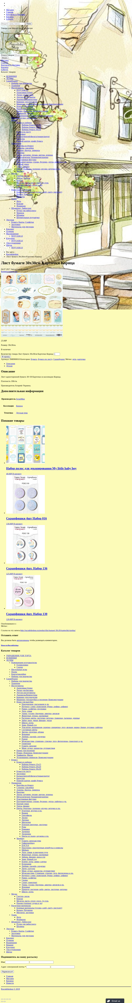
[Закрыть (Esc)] (2, 999)
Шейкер (25, 850)
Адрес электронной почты (13, 967)
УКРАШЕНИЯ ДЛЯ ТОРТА (18, 656)
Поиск (28, 24)
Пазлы (14, 672)
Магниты (20, 197)
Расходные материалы (21, 190)
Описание (10, 363)
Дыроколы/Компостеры (26, 99)
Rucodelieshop (12, 254)
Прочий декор (22, 164)
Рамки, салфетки (29, 878)
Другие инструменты (25, 97)
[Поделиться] (5, 999)
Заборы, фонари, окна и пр (33, 857)
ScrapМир (20, 399)
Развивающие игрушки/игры (24, 662)
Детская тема (22, 413)
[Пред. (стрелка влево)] (2, 1001)
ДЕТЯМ (9, 79)
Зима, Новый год (29, 725)
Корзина (10, 17)
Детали (9, 366)
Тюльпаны (26, 834)
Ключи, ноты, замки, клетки (34, 862)
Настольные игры (19, 669)
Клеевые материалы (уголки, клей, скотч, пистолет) (39, 192)
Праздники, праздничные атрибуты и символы (42, 848)
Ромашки (26, 829)
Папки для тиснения (25, 109)
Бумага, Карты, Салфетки (22, 222)
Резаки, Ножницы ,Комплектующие (32, 111)
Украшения (16, 143)
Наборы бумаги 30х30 (31, 129)
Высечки (20, 153)
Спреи (19, 187)
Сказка (25, 880)
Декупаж (10, 220)
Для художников (13, 243)
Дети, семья (27, 711)
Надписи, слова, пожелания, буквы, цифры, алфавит (45, 706)
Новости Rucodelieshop (9, 645)
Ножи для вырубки (24, 106)
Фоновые (26, 734)
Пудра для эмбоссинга (26, 210)
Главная (9, 12)
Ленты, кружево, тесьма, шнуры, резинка (34, 155)
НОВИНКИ (11, 76)
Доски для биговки (24, 95)
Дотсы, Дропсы (23, 178)
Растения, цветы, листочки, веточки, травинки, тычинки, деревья (51, 718)
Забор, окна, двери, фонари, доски (37, 720)
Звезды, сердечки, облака (33, 732)
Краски (19, 180)
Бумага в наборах (24, 123)
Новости (10, 983)
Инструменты (17, 88)
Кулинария (26, 864)
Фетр (18, 201)
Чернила (20, 213)
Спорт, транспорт (29, 882)
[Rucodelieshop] (16, 53)
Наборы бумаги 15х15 (31, 125)
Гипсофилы (27, 815)
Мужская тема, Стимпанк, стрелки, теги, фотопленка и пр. (47, 873)
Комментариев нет (9, 271)
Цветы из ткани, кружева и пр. (35, 836)
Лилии (25, 818)
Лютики (25, 820)
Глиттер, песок (23, 176)
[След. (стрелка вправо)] (5, 1001)
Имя (3, 962)
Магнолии (26, 822)
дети (74, 359)
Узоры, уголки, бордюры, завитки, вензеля (40, 713)
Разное (25, 739)
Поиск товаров (7, 55)
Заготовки (21, 134)
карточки (81, 359)
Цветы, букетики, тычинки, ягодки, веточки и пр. (38, 169)
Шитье (9, 245)
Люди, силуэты (28, 868)
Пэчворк (10, 231)
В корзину (6, 357)
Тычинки (26, 831)
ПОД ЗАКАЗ (22, 90)
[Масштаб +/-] (10, 999)
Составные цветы (29, 730)
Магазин (10, 10)
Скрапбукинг (12, 81)
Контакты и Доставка (15, 14)
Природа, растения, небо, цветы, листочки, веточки (44, 889)
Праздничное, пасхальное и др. (35, 704)
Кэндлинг (10, 238)
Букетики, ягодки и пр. (32, 811)
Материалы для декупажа (22, 227)
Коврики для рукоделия (26, 102)
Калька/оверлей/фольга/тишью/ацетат (33, 136)
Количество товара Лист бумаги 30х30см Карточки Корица (27, 354)
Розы (24, 827)
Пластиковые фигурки (26, 160)
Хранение (15, 85)
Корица (19, 406)
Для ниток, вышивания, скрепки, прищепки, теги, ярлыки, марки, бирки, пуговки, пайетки (62, 727)
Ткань (14, 199)
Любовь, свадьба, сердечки (33, 737)
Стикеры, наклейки (25, 148)
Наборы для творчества (21, 83)
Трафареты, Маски (24, 113)
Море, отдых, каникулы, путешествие (38, 871)
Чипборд (20, 171)
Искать (4, 58)
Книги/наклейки (18, 674)
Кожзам (19, 204)
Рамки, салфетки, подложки (34, 709)
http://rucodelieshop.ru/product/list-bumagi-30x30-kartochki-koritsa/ (48, 630)
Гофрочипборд (28, 843)
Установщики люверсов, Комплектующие (34, 116)
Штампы (20, 215)
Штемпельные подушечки (28, 217)
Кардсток (20, 139)
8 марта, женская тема (31, 841)
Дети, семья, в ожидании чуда (35, 852)
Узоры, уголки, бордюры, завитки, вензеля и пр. (43, 885)
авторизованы (23, 640)
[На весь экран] (7, 999)
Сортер (19, 667)
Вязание (9, 945)
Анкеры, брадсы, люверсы (28, 150)
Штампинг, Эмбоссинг (21, 208)
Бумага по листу (23, 132)
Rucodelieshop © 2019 (10, 989)
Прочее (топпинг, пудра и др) (29, 185)
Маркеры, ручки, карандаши (23, 118)
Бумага (14, 120)
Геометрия (26, 743)
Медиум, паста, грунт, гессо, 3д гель (32, 183)
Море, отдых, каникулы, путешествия (38, 748)
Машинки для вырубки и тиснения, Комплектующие (39, 104)
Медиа (14, 173)
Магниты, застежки (25, 912)
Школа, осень (28, 723)
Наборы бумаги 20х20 (31, 127)
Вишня (25, 813)
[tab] (68, 363)
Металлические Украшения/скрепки (32, 157)
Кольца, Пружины (24, 194)
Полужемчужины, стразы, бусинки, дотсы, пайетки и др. (41, 162)
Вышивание (11, 943)
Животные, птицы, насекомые (35, 716)
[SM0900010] (32, 336)
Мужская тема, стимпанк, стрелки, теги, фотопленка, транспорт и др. (52, 741)
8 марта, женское (29, 746)
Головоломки (22, 665)
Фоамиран (21, 206)
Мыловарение (12, 234)
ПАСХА (25, 845)
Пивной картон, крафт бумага (29, 141)
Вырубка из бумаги (25, 146)
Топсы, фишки (22, 166)
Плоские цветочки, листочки (34, 824)
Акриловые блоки (24, 92)
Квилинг (10, 229)
